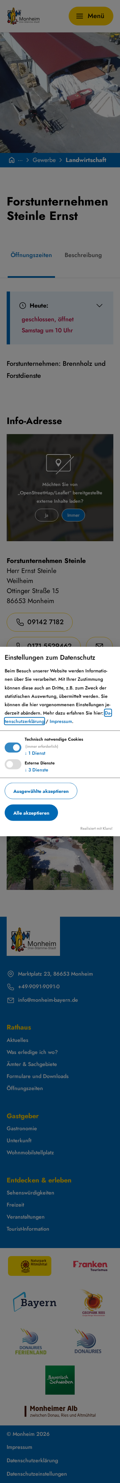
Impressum (61, 721)
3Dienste (36, 769)
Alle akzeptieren (31, 812)
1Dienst (35, 752)
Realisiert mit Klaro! (96, 828)
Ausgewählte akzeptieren (41, 791)
